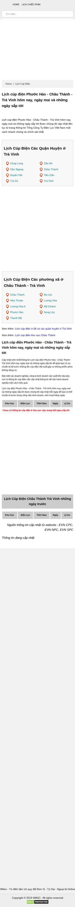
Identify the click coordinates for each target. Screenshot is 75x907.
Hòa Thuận (16, 300)
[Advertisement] (37, 41)
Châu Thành (51, 169)
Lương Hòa (50, 300)
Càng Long (16, 163)
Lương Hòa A (17, 306)
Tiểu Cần (49, 175)
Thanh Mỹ (16, 318)
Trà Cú (14, 180)
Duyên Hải (16, 175)
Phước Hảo (16, 312)
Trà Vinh (49, 180)
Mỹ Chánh (50, 306)
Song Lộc (49, 312)
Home (8, 83)
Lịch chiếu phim (31, 4)
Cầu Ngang (16, 169)
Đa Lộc (48, 294)
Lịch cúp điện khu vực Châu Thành (35, 335)
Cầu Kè (48, 163)
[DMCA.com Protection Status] (38, 903)
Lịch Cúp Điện (22, 83)
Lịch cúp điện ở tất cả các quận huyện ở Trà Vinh (43, 328)
